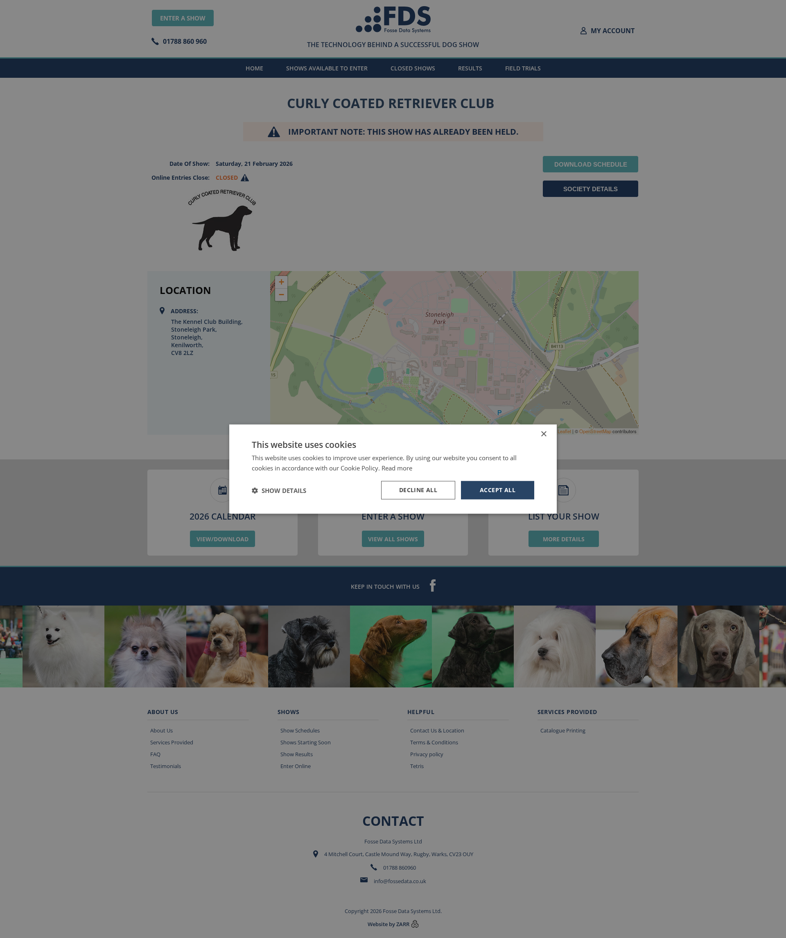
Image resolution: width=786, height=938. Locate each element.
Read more (397, 467)
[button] (279, 490)
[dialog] (393, 469)
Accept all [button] (497, 490)
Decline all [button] (418, 490)
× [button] (543, 434)
